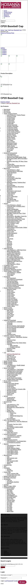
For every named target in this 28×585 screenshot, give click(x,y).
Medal (8, 151)
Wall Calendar (14, 345)
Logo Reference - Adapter (14, 272)
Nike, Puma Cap (11, 356)
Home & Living (8, 307)
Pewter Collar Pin (12, 303)
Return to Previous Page (7, 33)
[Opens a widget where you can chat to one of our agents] (22, 582)
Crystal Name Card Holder (14, 373)
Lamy (11, 417)
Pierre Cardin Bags (12, 196)
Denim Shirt (10, 234)
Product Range (8, 12)
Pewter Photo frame (12, 302)
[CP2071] (14, 46)
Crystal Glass (10, 120)
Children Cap (10, 355)
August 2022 (10, 489)
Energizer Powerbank (13, 286)
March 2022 (10, 493)
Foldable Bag (10, 177)
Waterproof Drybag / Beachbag (15, 186)
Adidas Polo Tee (11, 230)
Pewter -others (11, 306)
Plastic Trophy (11, 146)
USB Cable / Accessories (11, 267)
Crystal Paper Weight (13, 130)
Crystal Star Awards (12, 129)
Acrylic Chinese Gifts (12, 473)
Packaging (7, 468)
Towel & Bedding (8, 309)
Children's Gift (8, 465)
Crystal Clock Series (12, 133)
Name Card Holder (9, 368)
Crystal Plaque (11, 117)
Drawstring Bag (11, 179)
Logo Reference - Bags (13, 170)
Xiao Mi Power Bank (12, 282)
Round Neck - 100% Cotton (14, 217)
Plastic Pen (10, 410)
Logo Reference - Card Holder (15, 369)
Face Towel (10, 316)
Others (8, 202)
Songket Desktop (11, 392)
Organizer (9, 349)
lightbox (3, 48)
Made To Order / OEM (10, 486)
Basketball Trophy (12, 144)
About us (6, 552)
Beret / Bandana (11, 359)
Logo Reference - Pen (13, 404)
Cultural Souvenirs (12, 125)
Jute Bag (9, 175)
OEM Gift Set (10, 399)
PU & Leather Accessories (11, 380)
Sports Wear (10, 236)
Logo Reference (11, 154)
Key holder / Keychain (10, 477)
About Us (6, 15)
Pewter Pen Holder (12, 299)
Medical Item (7, 438)
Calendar (9, 344)
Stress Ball (10, 462)
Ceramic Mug (10, 164)
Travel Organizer (11, 192)
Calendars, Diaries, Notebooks (12, 335)
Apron (8, 240)
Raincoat (9, 247)
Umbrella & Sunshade (10, 320)
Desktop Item (7, 382)
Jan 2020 (9, 508)
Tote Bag (9, 181)
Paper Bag (10, 470)
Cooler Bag (10, 195)
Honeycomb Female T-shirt (14, 220)
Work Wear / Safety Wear (14, 210)
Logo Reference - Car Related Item (16, 441)
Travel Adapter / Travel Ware (11, 271)
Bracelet (9, 483)
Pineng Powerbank (12, 281)
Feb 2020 (9, 510)
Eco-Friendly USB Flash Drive (15, 258)
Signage (9, 459)
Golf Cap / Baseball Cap (15, 30)
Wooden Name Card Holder (14, 379)
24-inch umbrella (11, 330)
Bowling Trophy (11, 139)
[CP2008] (1, 52)
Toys (5, 466)
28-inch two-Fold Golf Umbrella (15, 327)
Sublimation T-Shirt (12, 226)
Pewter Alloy (10, 386)
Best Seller (7, 110)
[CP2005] (1, 51)
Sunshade (10, 324)
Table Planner (11, 351)
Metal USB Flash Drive (13, 251)
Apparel (6, 203)
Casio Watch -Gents (12, 451)
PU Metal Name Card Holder (15, 371)
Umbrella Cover (11, 334)
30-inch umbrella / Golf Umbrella (16, 326)
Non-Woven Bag (11, 199)
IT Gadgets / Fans (9, 265)
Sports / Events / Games (10, 361)
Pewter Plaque (11, 137)
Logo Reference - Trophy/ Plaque (16, 115)
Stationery (9, 394)
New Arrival (7, 109)
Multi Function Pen (12, 406)
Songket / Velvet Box (12, 126)
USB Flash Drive (8, 248)
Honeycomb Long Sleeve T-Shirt (16, 219)
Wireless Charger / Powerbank (15, 285)
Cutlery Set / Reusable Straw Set (16, 165)
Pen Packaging (11, 418)
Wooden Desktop (11, 390)
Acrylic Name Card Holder (14, 378)
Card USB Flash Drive (13, 255)
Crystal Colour (11, 122)
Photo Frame (10, 393)
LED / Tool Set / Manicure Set (12, 420)
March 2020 (10, 511)
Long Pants (10, 238)
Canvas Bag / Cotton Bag (14, 178)
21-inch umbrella (11, 331)
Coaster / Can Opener (13, 167)
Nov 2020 (9, 504)
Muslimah (9, 244)
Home (5, 10)
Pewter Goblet (11, 295)
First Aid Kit (10, 431)
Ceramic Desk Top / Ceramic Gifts (16, 389)
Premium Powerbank (12, 283)
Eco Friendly (7, 112)
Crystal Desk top (11, 385)
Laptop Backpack (11, 172)
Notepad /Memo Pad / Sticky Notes (16, 342)
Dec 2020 (9, 503)
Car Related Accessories (10, 439)
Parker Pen (13, 413)
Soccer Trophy (11, 141)
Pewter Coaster (11, 297)
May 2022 (9, 490)
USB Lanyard (10, 262)
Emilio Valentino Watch (13, 448)
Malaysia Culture (11, 289)
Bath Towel (10, 310)
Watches (6, 444)
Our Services (7, 13)
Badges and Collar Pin (10, 476)
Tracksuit (9, 241)
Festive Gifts (7, 472)
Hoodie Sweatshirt (12, 233)
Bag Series (7, 168)
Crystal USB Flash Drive (13, 252)
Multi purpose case (12, 458)
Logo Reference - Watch (13, 445)
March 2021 (10, 498)
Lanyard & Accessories (10, 434)
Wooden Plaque (11, 134)
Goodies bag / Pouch (12, 200)
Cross (11, 414)
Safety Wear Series (12, 432)
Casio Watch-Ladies (12, 453)
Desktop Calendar (15, 347)
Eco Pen (9, 409)
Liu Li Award (10, 148)
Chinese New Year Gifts (13, 475)
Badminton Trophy (12, 143)
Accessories (7, 479)
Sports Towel (10, 314)
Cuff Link (9, 480)
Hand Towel (10, 311)
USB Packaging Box (9, 268)
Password (4, 578)
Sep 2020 (9, 507)
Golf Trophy (10, 140)
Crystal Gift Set (11, 397)
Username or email (6, 575)
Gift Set (6, 396)
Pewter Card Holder (12, 300)
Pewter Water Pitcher (12, 304)
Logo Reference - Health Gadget (16, 365)
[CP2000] (1, 49)
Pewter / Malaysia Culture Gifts (12, 288)
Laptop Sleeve (11, 193)
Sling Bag (9, 188)
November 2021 (11, 497)
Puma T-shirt (10, 231)
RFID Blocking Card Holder (14, 372)
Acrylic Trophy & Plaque (13, 132)
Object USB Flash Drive (13, 259)
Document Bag (11, 185)
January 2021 (10, 501)
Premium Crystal (11, 116)
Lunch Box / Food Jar (13, 155)
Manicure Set (10, 428)
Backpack (9, 174)
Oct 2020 (9, 506)
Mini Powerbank (11, 278)
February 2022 (11, 494)
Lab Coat (9, 243)
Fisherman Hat (11, 358)
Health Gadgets (8, 364)
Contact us (7, 16)
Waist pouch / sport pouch (14, 191)
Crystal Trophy (11, 119)
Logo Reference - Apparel (14, 205)
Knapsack (9, 189)
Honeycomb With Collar (13, 212)
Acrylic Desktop (11, 387)
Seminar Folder (11, 348)
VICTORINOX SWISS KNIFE (15, 427)
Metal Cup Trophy (12, 136)
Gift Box (9, 469)
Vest (8, 237)
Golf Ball (6, 484)
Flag (8, 456)
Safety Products (8, 430)
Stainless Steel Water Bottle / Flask (16, 157)
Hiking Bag (10, 198)
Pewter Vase (10, 296)
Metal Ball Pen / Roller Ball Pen (15, 407)
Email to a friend (5, 101)
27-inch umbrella (11, 328)
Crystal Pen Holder (12, 127)
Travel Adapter (11, 274)
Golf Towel (10, 313)
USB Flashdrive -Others (13, 264)
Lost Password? (9, 580)
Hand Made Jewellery (13, 482)
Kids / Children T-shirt (13, 223)
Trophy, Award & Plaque (10, 113)
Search (2, 22)
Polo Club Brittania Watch (14, 449)
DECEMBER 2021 (12, 496)
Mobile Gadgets (8, 362)
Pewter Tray (10, 290)
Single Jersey (10, 224)
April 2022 (10, 491)
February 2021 (11, 500)
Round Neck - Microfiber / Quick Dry (17, 216)
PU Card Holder (11, 376)
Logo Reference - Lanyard (14, 435)
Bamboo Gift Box (11, 400)
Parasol (9, 333)
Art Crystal (10, 150)
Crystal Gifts (10, 123)
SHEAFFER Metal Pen (16, 416)
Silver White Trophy (12, 147)
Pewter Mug (10, 293)
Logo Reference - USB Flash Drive (16, 250)
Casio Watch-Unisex (12, 452)
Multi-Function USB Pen (13, 254)
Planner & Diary (11, 340)
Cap (6, 30)
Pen (5, 403)
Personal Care (8, 401)
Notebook (9, 341)
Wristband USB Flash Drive (14, 261)
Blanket (9, 317)
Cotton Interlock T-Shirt (13, 222)
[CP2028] (1, 54)
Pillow (8, 319)
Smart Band (10, 446)
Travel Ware (10, 275)
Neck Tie (9, 245)
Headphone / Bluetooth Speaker (12, 269)
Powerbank (7, 276)
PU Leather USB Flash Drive (15, 257)
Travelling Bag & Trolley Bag (15, 171)
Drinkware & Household (10, 153)
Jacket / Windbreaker (12, 209)
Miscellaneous (8, 455)
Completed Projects (9, 487)
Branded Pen (10, 411)
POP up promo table (12, 461)
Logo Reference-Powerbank (14, 279)
